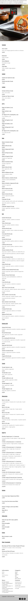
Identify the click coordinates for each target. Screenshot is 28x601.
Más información (19, 3)
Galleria (3, 576)
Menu (3, 573)
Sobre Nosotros (5, 575)
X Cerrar (25, 3)
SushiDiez (17, 596)
